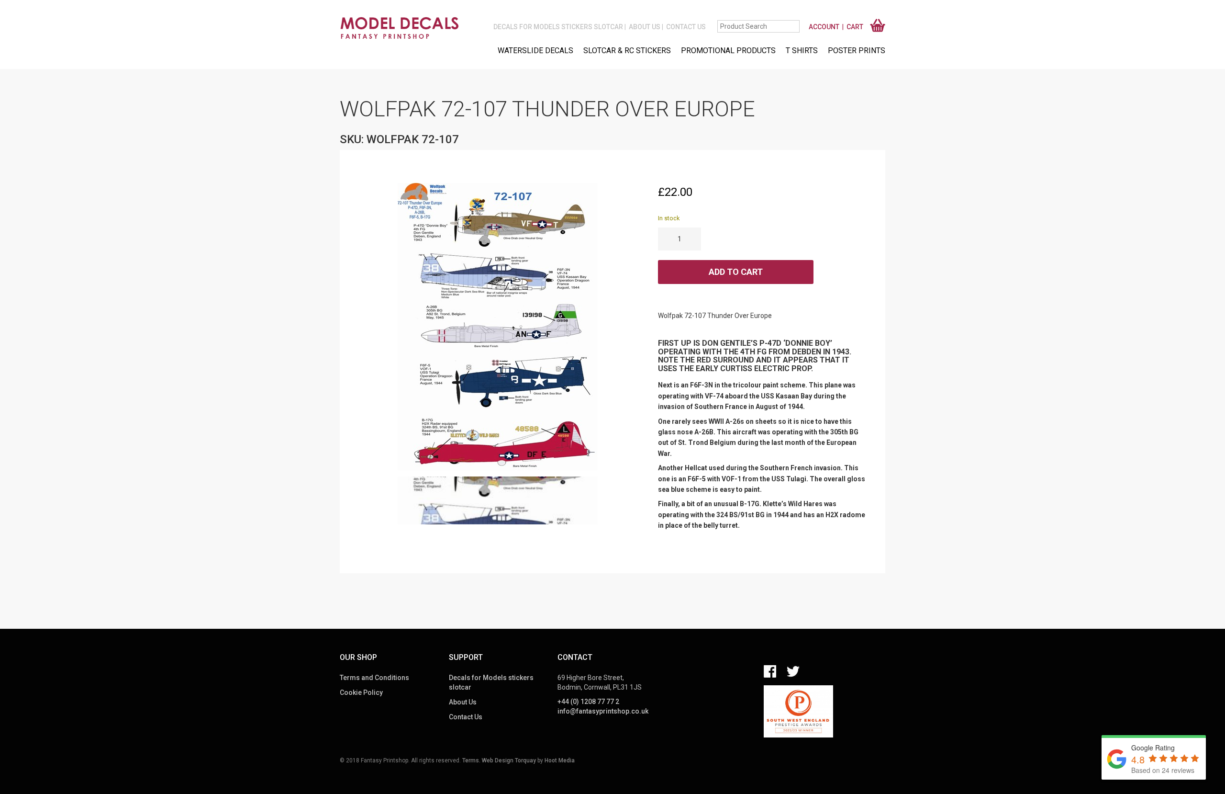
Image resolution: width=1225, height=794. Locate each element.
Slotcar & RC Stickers (627, 50)
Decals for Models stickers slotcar (558, 27)
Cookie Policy (361, 692)
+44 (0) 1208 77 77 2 (588, 701)
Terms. (471, 760)
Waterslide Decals (535, 50)
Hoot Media (560, 760)
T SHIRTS (802, 50)
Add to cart (736, 272)
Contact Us (686, 27)
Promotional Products (728, 50)
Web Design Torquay (509, 760)
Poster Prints (856, 50)
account (824, 27)
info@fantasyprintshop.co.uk (602, 711)
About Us (644, 27)
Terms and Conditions (374, 677)
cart (854, 27)
